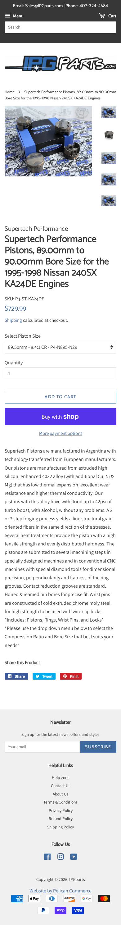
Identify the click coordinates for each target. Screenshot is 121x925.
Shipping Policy (60, 827)
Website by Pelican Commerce (60, 890)
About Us (61, 794)
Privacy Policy (61, 810)
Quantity (14, 362)
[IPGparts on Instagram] (60, 858)
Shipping (13, 320)
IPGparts (77, 879)
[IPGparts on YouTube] (73, 858)
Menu (18, 16)
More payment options (60, 433)
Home (10, 91)
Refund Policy (61, 818)
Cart (111, 16)
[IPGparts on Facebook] (47, 858)
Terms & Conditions (60, 802)
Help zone (60, 777)
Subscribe (98, 747)
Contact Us (60, 785)
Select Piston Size (23, 336)
